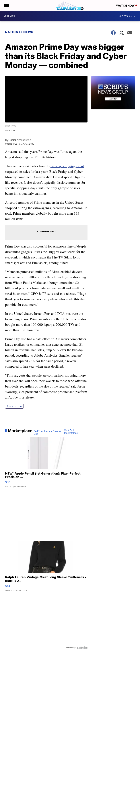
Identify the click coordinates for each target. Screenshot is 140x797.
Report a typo (14, 406)
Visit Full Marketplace (71, 431)
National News (19, 32)
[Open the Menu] (6, 5)
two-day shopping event (67, 166)
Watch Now (125, 5)
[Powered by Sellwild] (82, 647)
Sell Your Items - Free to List (47, 432)
